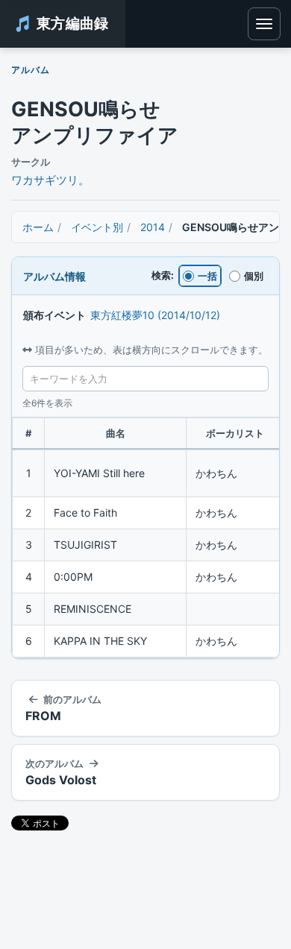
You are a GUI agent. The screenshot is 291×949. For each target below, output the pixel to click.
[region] (145, 537)
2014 (152, 227)
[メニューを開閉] (264, 23)
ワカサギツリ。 (50, 180)
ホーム (38, 227)
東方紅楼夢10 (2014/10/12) (155, 315)
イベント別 (97, 227)
